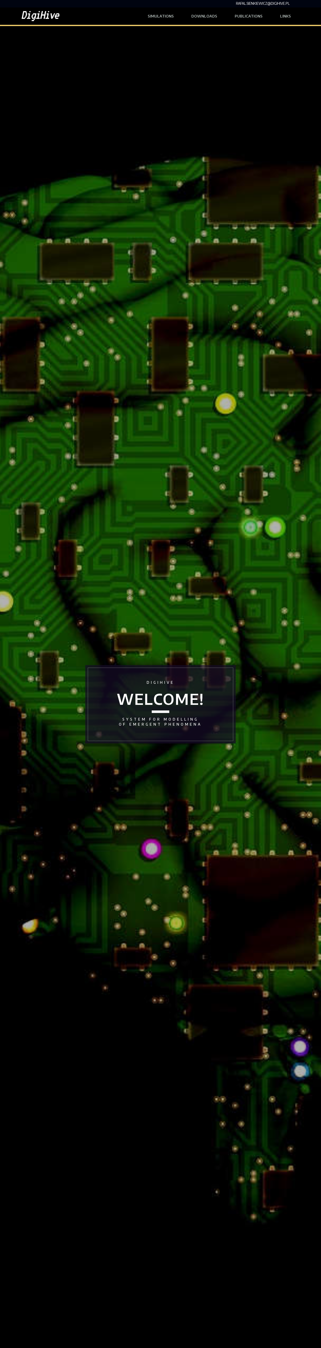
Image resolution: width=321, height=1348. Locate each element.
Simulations (161, 16)
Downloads (204, 16)
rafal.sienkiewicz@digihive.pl (263, 3)
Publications (249, 16)
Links (290, 16)
